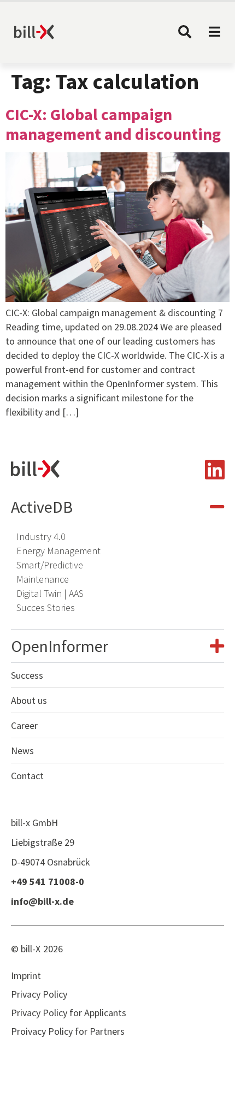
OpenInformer (59, 646)
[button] (117, 506)
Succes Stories (45, 607)
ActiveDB (42, 506)
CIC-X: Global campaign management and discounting (113, 124)
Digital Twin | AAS (50, 593)
